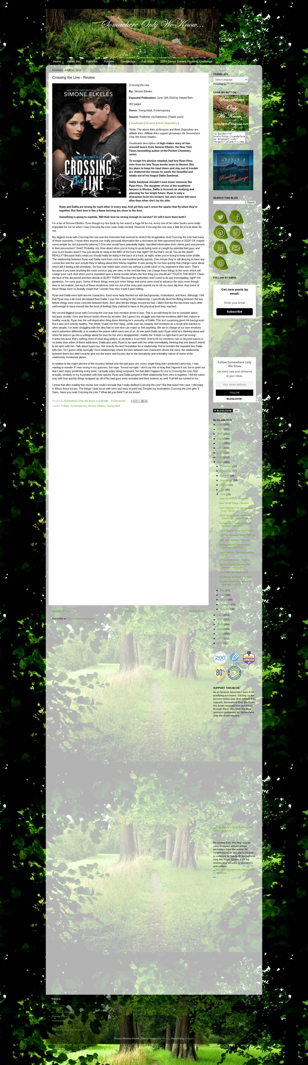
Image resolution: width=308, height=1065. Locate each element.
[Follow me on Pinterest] (220, 238)
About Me (73, 61)
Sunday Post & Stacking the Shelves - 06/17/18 (234, 546)
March (224, 599)
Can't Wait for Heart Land (233, 572)
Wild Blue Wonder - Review (234, 540)
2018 (220, 462)
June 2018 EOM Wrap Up (233, 498)
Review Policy (60, 1016)
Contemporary (79, 406)
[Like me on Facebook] (236, 223)
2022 (220, 443)
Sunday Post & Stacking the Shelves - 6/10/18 (234, 566)
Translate (239, 84)
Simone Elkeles (96, 406)
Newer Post (61, 611)
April (223, 595)
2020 (220, 452)
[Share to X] (139, 401)
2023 (220, 438)
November (226, 471)
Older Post (197, 611)
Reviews (91, 61)
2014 (220, 629)
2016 (220, 619)
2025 (220, 429)
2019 (220, 457)
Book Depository (167, 123)
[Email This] (132, 401)
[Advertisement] (234, 937)
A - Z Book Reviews (63, 1012)
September (226, 480)
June (223, 494)
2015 (220, 624)
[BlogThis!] (136, 401)
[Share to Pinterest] (146, 401)
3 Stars (65, 406)
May (222, 590)
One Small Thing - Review (234, 503)
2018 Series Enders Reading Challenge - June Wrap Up (235, 517)
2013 (220, 633)
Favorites (148, 61)
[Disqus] (128, 457)
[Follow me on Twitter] (220, 223)
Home (57, 61)
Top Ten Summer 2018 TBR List (237, 535)
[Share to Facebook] (143, 401)
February (225, 604)
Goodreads (137, 123)
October (225, 475)
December (226, 466)
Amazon (150, 123)
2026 (220, 424)
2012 (220, 638)
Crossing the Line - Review (234, 560)
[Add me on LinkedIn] (220, 254)
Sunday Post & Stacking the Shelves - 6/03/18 (234, 583)
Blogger (189, 1038)
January (225, 609)
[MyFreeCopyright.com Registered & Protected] (234, 873)
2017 (220, 615)
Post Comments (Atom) (81, 618)
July (222, 489)
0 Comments (118, 401)
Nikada (166, 1038)
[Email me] (236, 254)
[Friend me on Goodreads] (236, 238)
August (224, 485)
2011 (220, 643)
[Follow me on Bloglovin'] (220, 269)
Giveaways (127, 61)
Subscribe (234, 311)
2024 (220, 434)
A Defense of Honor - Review (235, 577)
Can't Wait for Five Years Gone (236, 530)
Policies (109, 61)
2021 (220, 448)
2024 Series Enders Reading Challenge (186, 61)
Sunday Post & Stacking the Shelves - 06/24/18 (234, 524)
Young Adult (113, 406)
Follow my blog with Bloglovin (68, 1029)
